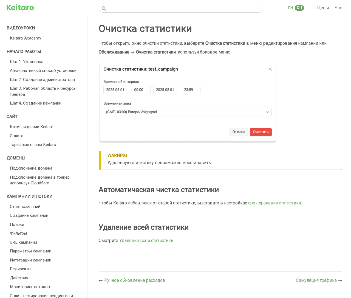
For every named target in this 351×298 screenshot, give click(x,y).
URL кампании (23, 242)
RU (299, 8)
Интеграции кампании (30, 260)
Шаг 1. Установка (26, 61)
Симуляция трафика (317, 280)
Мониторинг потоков (30, 286)
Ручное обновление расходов (134, 280)
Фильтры (18, 233)
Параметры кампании (30, 251)
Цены (323, 7)
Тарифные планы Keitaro (33, 144)
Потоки (17, 224)
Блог (339, 7)
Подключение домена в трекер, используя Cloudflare (40, 180)
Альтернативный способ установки (43, 70)
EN (291, 8)
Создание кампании (29, 215)
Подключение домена (31, 168)
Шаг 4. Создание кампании (35, 103)
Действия (19, 277)
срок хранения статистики (274, 203)
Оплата (16, 135)
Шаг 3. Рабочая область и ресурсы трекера (43, 91)
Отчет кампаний (25, 206)
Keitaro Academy (25, 38)
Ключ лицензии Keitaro (31, 126)
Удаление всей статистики (146, 240)
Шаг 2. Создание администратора (42, 79)
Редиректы (20, 268)
